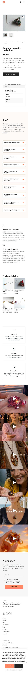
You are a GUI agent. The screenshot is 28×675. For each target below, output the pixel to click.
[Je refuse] (26, 662)
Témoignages (6, 631)
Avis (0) (7, 86)
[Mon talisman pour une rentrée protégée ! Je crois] (14, 455)
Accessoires (9, 42)
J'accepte (9, 666)
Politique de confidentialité (14, 670)
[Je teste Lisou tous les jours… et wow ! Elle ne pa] (14, 538)
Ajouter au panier (11, 74)
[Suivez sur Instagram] (4, 613)
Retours (5, 645)
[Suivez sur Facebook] (7, 613)
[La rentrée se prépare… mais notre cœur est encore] (14, 399)
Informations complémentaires (13, 84)
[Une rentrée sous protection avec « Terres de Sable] (14, 511)
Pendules (15, 42)
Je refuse (18, 666)
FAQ (4, 622)
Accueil (4, 42)
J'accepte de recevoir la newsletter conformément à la (12, 581)
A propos (5, 629)
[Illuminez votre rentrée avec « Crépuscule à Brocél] (14, 427)
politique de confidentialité (12, 583)
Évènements (6, 624)
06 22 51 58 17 (14, 376)
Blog (4, 627)
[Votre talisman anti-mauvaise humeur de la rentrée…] (14, 483)
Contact (5, 634)
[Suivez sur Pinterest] (10, 613)
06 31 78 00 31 (19, 375)
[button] (23, 17)
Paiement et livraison (8, 643)
